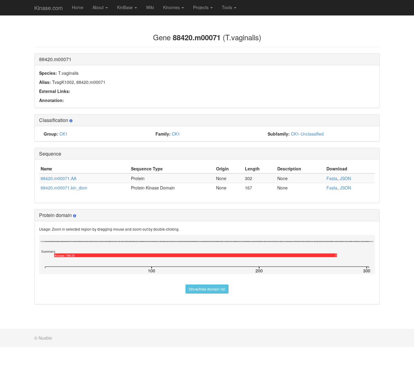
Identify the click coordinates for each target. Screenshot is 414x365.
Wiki (150, 7)
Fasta (331, 178)
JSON (345, 178)
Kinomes (172, 7)
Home (77, 7)
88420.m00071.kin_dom (64, 188)
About (98, 7)
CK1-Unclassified (307, 134)
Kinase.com (48, 8)
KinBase (125, 7)
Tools (227, 7)
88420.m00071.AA (58, 178)
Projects (201, 7)
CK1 (63, 134)
